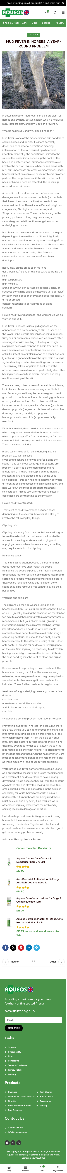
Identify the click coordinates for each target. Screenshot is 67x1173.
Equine (46, 22)
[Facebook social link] (5, 948)
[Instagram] (12, 1142)
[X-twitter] (18, 1142)
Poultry (59, 22)
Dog (34, 22)
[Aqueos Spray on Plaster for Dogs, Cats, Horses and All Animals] (9, 927)
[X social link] (13, 948)
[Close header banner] (63, 3)
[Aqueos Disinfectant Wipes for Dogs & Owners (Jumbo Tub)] (9, 905)
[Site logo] (15, 12)
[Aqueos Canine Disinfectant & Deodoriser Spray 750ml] (9, 865)
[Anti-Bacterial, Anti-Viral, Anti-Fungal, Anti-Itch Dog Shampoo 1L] (9, 885)
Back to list (33, 962)
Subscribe (14, 1028)
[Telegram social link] (37, 948)
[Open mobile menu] (63, 12)
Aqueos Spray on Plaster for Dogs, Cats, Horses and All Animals (39, 920)
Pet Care (33, 35)
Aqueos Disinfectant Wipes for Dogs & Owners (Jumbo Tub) (38, 900)
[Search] (55, 12)
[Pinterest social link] (21, 948)
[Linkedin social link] (29, 948)
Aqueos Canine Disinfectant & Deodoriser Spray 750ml (34, 860)
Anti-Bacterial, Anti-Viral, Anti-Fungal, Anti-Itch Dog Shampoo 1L (38, 880)
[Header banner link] (33, 3)
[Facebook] (7, 1142)
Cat (24, 22)
